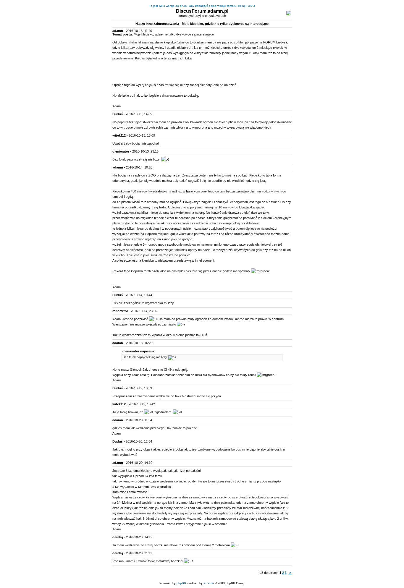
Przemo (208, 583)
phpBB (181, 583)
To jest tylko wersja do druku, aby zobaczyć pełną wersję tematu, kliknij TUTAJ (202, 5)
